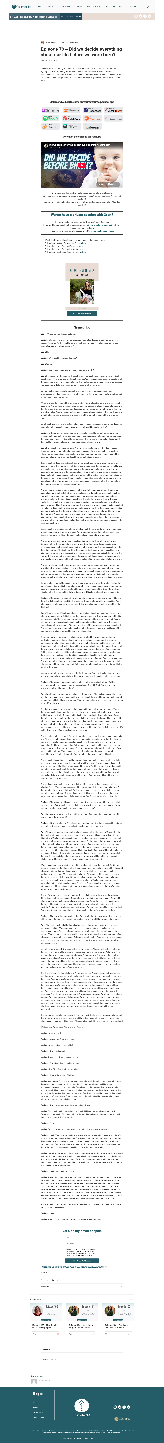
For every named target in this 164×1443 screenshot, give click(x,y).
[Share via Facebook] (42, 1280)
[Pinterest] (149, 16)
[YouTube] (136, 16)
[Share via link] (58, 1280)
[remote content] (82, 90)
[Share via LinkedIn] (53, 1280)
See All (132, 1299)
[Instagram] (140, 16)
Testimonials (38, 1412)
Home (35, 1402)
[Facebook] (145, 16)
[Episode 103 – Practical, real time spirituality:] (118, 1312)
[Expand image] (57, 109)
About (35, 1407)
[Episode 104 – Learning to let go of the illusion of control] (82, 1312)
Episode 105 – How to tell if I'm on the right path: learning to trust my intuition (45, 1326)
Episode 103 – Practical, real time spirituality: (116, 1326)
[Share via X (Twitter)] (47, 1280)
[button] (93, 6)
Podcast (44, 1272)
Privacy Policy (89, 1438)
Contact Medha (38, 1417)
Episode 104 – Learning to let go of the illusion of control (81, 1326)
